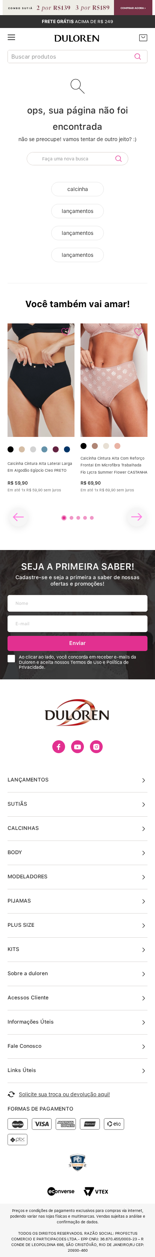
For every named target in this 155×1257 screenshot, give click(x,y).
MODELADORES (27, 876)
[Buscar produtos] (137, 56)
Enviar (77, 643)
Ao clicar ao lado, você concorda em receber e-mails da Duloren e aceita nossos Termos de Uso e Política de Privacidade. (77, 662)
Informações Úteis (31, 1022)
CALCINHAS (23, 828)
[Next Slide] (136, 517)
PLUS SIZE (21, 925)
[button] (64, 518)
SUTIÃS (17, 804)
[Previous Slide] (18, 517)
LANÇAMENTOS (28, 780)
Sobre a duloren (28, 973)
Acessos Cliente (28, 997)
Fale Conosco (24, 1046)
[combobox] (77, 58)
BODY (15, 852)
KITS (13, 949)
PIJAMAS (19, 901)
